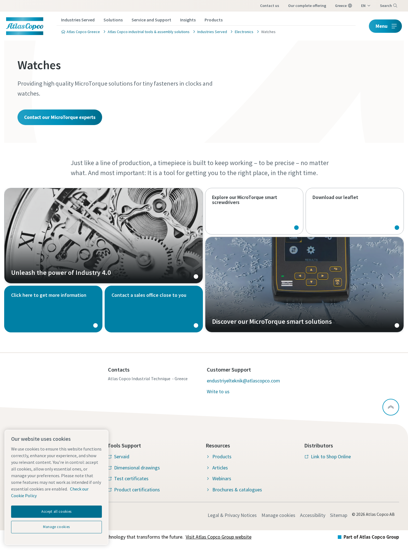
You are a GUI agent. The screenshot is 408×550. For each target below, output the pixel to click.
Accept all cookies (56, 511)
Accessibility (312, 515)
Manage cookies (278, 515)
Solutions (113, 20)
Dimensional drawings (137, 467)
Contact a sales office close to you (154, 309)
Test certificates (131, 478)
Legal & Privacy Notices (232, 515)
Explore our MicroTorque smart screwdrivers (254, 211)
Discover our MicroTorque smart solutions (304, 284)
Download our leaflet (355, 211)
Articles (220, 467)
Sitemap (338, 515)
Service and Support (151, 20)
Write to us (218, 391)
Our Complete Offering (307, 5)
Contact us (269, 5)
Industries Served (78, 20)
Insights (188, 20)
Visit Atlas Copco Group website (218, 537)
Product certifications (137, 489)
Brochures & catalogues (237, 489)
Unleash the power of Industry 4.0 (103, 235)
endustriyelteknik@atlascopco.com (243, 380)
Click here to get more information (53, 309)
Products (214, 20)
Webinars (221, 478)
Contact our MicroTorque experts (59, 117)
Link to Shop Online (331, 456)
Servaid (121, 456)
